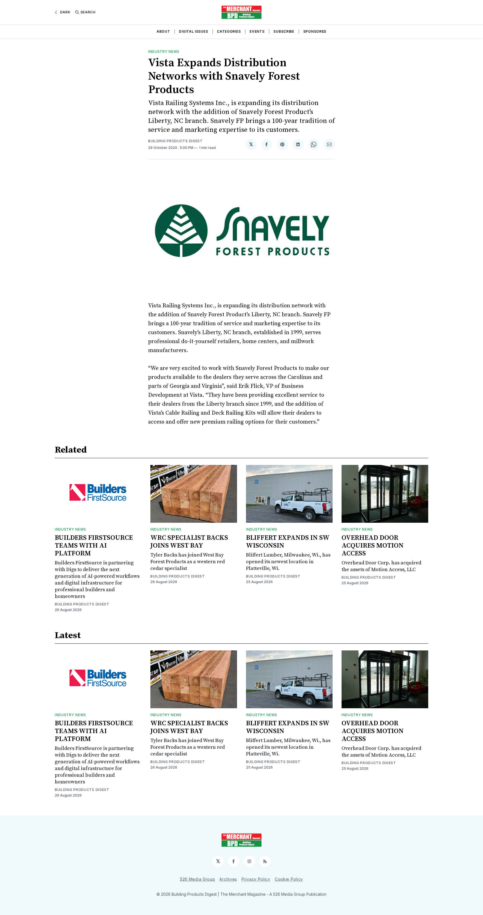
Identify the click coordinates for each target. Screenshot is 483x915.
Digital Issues (193, 31)
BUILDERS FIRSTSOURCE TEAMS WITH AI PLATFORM (94, 546)
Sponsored (314, 31)
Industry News (163, 51)
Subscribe (283, 31)
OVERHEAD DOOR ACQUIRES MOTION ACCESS (373, 546)
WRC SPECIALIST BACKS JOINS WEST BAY (189, 542)
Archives (228, 879)
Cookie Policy (289, 879)
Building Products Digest (175, 141)
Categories (229, 31)
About (163, 31)
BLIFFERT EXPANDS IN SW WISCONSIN (287, 542)
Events (257, 31)
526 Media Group (197, 879)
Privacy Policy (256, 879)
